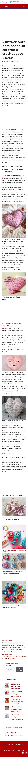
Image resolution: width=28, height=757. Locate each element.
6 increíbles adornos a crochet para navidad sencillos (17, 694)
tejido (4, 178)
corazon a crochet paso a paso (11, 647)
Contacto (7, 750)
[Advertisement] (14, 23)
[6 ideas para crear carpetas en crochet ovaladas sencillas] (7, 708)
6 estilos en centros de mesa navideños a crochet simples (17, 701)
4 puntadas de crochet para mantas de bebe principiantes (17, 717)
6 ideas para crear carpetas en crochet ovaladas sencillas (16, 709)
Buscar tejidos (20, 669)
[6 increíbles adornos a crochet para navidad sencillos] (7, 693)
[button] (24, 6)
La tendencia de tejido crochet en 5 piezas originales (16, 686)
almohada (5, 328)
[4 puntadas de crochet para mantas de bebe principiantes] (7, 716)
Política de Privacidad (17, 750)
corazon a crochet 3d (17, 645)
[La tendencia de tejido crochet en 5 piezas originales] (7, 685)
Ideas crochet (8, 641)
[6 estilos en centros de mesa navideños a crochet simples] (7, 700)
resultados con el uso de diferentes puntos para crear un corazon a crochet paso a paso (11, 425)
